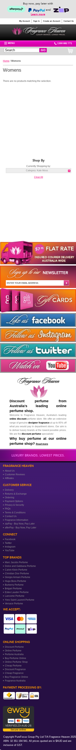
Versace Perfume (14, 603)
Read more (42, 444)
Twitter (8, 543)
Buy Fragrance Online (16, 677)
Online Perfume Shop (16, 662)
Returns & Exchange (16, 493)
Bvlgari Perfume (13, 588)
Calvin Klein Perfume (16, 569)
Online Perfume (13, 650)
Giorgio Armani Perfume (17, 577)
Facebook (10, 539)
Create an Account (51, 21)
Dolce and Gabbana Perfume (20, 566)
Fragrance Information (16, 520)
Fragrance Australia (15, 680)
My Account (24, 21)
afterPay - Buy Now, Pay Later (20, 527)
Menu (11, 43)
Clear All (38, 177)
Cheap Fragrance (14, 673)
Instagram (10, 546)
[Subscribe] (66, 283)
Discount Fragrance (15, 669)
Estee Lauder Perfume (17, 592)
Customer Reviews (15, 474)
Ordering (9, 497)
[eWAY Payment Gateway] (18, 729)
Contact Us (68, 21)
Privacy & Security (14, 505)
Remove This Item (69, 171)
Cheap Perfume (13, 665)
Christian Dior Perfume (17, 573)
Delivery (9, 490)
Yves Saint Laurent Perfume (19, 599)
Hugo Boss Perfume (15, 581)
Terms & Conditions (15, 512)
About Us (10, 470)
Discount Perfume (14, 647)
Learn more (38, 14)
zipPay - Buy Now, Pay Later (20, 523)
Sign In (36, 21)
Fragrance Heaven (38, 31)
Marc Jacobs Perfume (16, 562)
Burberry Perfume (14, 584)
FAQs (8, 508)
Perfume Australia (14, 654)
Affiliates (9, 478)
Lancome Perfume (14, 596)
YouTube (9, 550)
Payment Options (14, 501)
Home (6, 61)
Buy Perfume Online (15, 658)
